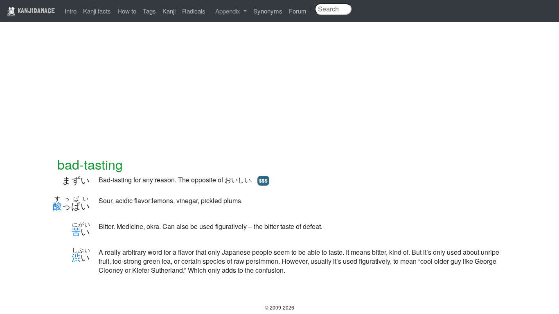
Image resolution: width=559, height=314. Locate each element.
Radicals (193, 11)
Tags (149, 11)
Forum (298, 11)
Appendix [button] (228, 11)
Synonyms (267, 11)
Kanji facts (97, 11)
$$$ (263, 180)
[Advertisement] (279, 95)
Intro (71, 11)
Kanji (169, 11)
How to (126, 11)
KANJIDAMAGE (35, 10)
